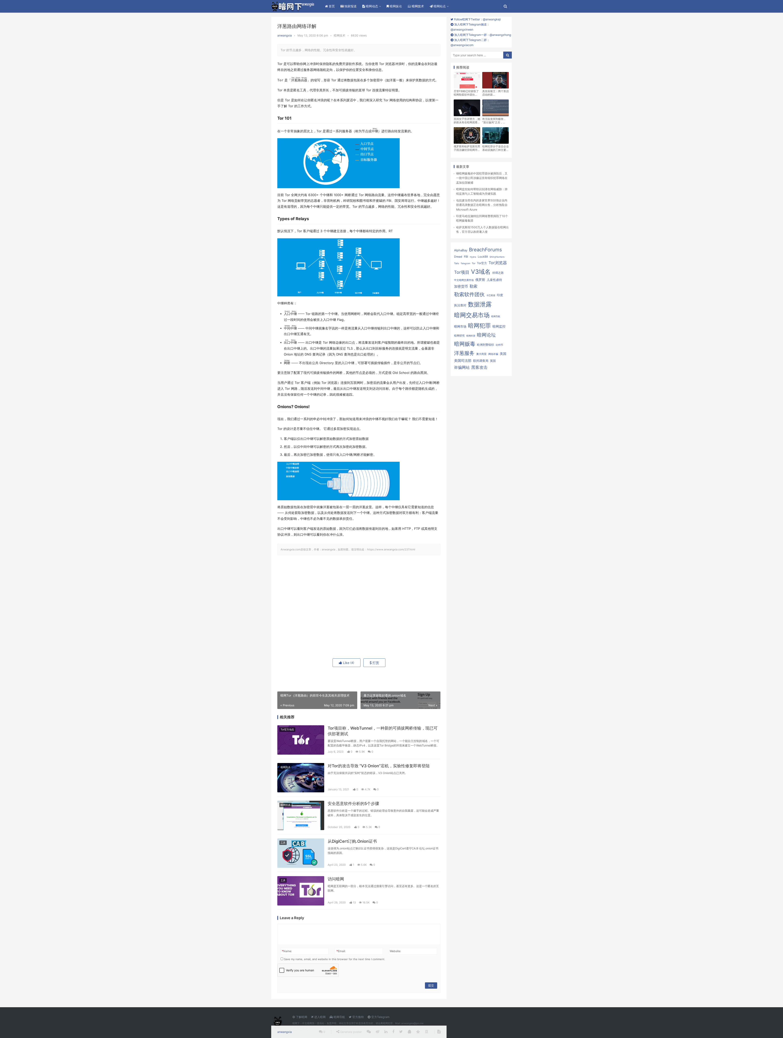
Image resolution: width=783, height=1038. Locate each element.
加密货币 (461, 286)
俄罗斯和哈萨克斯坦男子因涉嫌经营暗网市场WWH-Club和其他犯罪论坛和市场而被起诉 (467, 148)
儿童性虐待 (494, 280)
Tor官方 (482, 263)
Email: (341, 951)
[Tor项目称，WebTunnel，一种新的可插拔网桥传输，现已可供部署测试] (300, 740)
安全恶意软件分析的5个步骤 (353, 803)
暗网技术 (417, 6)
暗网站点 (439, 6)
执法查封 (460, 305)
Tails (456, 263)
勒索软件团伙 (469, 294)
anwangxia (284, 35)
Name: (287, 951)
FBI (466, 256)
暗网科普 (470, 335)
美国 (503, 354)
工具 (283, 842)
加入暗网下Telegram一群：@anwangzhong (482, 34)
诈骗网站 (462, 367)
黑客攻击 (479, 367)
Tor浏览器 (498, 262)
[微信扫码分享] (369, 1032)
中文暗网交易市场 (464, 280)
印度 (500, 295)
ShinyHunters (497, 256)
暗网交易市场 (472, 315)
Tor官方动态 (287, 729)
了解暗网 (301, 1017)
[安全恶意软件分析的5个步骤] (300, 815)
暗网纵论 (395, 6)
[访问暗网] (300, 890)
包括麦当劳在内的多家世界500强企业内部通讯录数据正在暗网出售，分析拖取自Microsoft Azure (482, 205)
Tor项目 (461, 272)
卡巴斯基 (490, 295)
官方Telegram (379, 1017)
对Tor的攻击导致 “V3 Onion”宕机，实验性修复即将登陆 (379, 765)
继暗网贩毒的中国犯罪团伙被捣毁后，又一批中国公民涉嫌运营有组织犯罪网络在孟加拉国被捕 (482, 178)
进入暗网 (319, 1017)
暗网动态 (371, 6)
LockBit (483, 256)
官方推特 (358, 1017)
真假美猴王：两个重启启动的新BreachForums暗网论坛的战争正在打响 (495, 92)
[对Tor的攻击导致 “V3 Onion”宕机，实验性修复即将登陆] (300, 777)
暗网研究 (459, 335)
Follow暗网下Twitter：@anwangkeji (477, 19)
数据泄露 (480, 304)
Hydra (473, 257)
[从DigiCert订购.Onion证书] (300, 853)
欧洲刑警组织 (485, 344)
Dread (458, 256)
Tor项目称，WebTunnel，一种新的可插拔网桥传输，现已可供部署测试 (383, 731)
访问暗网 (336, 879)
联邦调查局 (480, 361)
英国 (493, 360)
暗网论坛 (486, 335)
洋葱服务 (464, 353)
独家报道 (350, 6)
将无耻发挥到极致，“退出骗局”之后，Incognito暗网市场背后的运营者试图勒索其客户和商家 (495, 120)
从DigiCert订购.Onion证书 (352, 841)
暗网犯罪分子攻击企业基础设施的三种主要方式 (495, 148)
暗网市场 (460, 326)
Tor (473, 263)
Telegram (465, 263)
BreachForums (485, 250)
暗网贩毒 (464, 344)
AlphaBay (460, 250)
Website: (395, 951)
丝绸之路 (498, 272)
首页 (331, 6)
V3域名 (481, 271)
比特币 (499, 344)
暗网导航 (495, 316)
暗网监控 (498, 326)
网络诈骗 (493, 354)
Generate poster (350, 1032)
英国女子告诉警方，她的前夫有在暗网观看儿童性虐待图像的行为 (467, 120)
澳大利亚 (481, 354)
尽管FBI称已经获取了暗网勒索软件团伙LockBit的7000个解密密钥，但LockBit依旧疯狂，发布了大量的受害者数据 (467, 92)
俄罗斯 (480, 280)
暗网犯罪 (479, 325)
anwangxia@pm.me (412, 1023)
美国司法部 (462, 361)
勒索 (473, 286)
